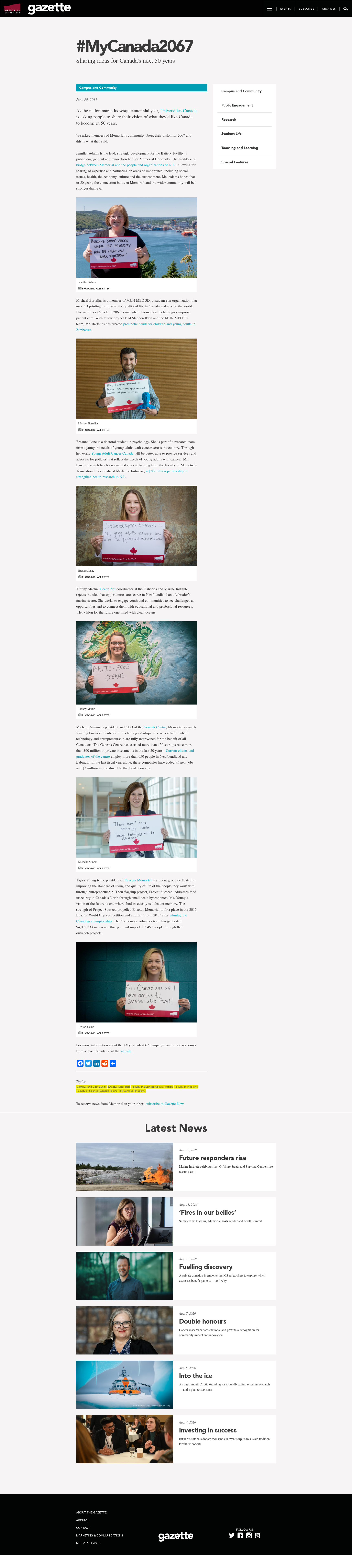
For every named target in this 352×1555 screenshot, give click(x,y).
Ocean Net (108, 588)
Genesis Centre (155, 726)
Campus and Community (91, 1086)
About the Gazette (91, 1512)
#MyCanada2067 (134, 46)
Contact (83, 1527)
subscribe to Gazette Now (165, 1103)
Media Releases (88, 1543)
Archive (82, 1520)
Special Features (234, 162)
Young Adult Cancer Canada (112, 453)
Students (140, 1090)
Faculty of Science (87, 1090)
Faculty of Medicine (186, 1086)
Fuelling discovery (205, 1267)
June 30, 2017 (86, 99)
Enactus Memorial (138, 880)
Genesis (104, 1090)
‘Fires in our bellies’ (207, 1212)
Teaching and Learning (239, 148)
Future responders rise (212, 1158)
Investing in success (207, 1430)
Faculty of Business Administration (152, 1086)
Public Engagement (237, 105)
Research (228, 119)
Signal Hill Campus (122, 1090)
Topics (81, 1081)
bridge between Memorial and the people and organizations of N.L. (126, 164)
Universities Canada (178, 110)
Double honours (202, 1321)
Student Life (231, 134)
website (125, 1050)
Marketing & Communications (99, 1535)
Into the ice (195, 1376)
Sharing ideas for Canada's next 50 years (125, 60)
